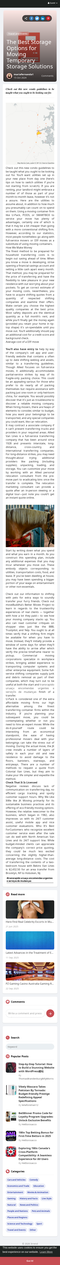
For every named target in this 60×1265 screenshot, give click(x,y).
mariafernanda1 (24, 74)
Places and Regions (17, 1217)
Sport (39, 1223)
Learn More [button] (46, 1252)
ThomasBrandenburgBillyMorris (36, 1078)
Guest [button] (52, 2)
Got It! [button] (30, 1261)
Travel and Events (17, 33)
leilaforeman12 (30, 1104)
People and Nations (17, 1211)
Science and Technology (19, 1223)
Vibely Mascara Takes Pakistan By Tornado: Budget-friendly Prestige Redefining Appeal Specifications (34, 1094)
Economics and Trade (18, 1186)
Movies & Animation (37, 1192)
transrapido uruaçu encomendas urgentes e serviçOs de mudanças (30, 688)
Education (38, 1186)
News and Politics (29, 1204)
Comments (47, 75)
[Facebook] (31, 18)
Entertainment (15, 1192)
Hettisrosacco (29, 1124)
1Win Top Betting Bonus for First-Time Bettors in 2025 (36, 1134)
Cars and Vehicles (16, 1179)
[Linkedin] (42, 18)
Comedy (34, 1179)
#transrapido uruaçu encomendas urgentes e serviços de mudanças (29, 880)
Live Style (47, 1198)
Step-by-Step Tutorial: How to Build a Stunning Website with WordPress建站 (36, 1067)
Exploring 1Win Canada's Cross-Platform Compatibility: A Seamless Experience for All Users (35, 1153)
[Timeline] (25, 18)
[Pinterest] (48, 18)
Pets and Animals (41, 1211)
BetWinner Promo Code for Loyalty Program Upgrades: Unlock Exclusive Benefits (36, 1116)
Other (33, 1230)
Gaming (11, 1198)
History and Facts (29, 1198)
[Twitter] (37, 18)
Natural (11, 1204)
